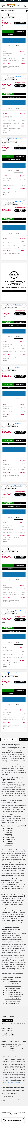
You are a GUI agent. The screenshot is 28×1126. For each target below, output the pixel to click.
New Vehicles (13, 1044)
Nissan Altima (9, 828)
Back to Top (23, 739)
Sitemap (15, 1113)
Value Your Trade (14, 290)
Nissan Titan (8, 845)
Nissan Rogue (9, 841)
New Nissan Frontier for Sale (13, 986)
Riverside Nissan (3, 1113)
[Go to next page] (12, 739)
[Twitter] (9, 1034)
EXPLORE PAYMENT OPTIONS (8, 31)
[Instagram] (6, 1034)
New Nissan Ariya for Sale (12, 984)
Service (4, 1041)
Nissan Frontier (9, 832)
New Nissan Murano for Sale (13, 992)
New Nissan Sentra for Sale (13, 999)
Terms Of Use (11, 1113)
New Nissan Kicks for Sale (12, 988)
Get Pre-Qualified (20, 31)
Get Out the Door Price (15, 34)
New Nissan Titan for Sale (12, 1001)
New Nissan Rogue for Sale (13, 997)
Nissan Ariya (8, 830)
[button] (11, 15)
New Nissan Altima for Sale (13, 981)
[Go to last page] (16, 739)
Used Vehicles (13, 1046)
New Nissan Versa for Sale (12, 1003)
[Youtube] (12, 1034)
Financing (22, 1041)
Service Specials (5, 1044)
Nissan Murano (9, 837)
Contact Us (8, 1020)
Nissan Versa (8, 847)
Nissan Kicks (8, 834)
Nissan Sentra (9, 843)
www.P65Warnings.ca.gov (13, 1082)
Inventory (13, 1041)
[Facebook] (3, 1034)
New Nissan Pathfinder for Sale (14, 994)
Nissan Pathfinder (10, 839)
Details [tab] (10, 46)
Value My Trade (22, 1048)
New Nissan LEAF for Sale (12, 990)
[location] (24, 1)
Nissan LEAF (8, 836)
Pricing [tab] (18, 46)
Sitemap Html (20, 1113)
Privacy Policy (7, 1113)
